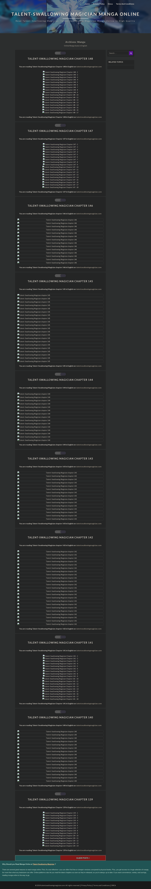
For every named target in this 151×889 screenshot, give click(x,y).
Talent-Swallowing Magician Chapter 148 (60, 58)
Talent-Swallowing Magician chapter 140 (60, 717)
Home (87, 4)
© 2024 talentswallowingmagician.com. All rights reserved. (57, 885)
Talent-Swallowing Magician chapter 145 (60, 281)
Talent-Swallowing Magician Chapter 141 (60, 642)
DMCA (113, 885)
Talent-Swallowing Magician (43, 864)
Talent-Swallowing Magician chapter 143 (60, 458)
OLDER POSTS (82, 858)
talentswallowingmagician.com (89, 66)
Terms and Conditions (125, 4)
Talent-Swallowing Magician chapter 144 (60, 379)
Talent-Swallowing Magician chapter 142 (60, 537)
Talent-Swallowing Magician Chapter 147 (60, 130)
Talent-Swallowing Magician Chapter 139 (60, 799)
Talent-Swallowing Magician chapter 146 (60, 205)
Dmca (110, 4)
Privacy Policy (99, 4)
